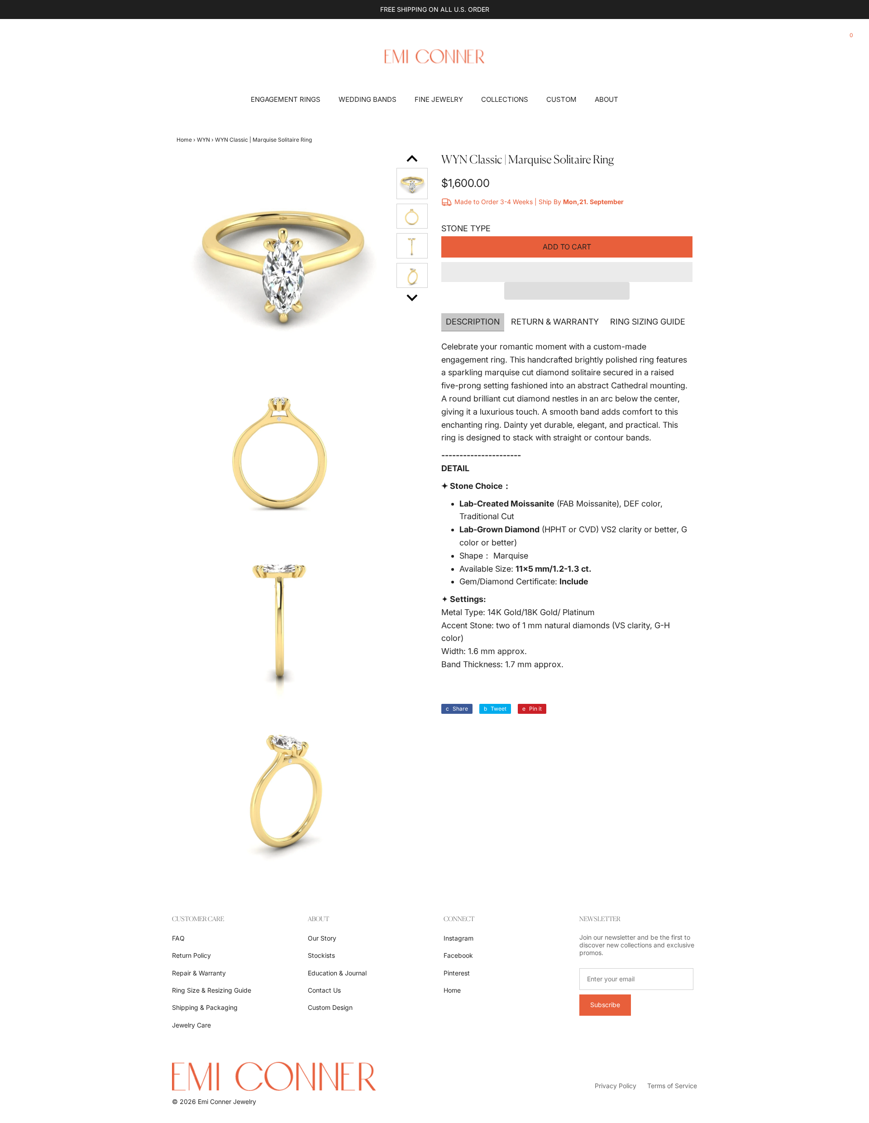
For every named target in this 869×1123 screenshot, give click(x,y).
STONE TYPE (466, 228)
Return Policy (191, 955)
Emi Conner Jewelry (227, 1101)
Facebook (458, 955)
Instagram (458, 938)
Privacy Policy (615, 1086)
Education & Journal (337, 973)
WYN (203, 139)
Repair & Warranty (199, 973)
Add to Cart (567, 246)
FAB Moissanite (587, 503)
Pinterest (457, 973)
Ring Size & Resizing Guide (211, 990)
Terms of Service (672, 1086)
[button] (566, 272)
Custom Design (330, 1007)
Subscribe (605, 1004)
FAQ (178, 938)
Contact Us (324, 990)
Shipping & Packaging (205, 1007)
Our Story (322, 938)
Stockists (321, 955)
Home (184, 139)
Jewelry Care (191, 1025)
